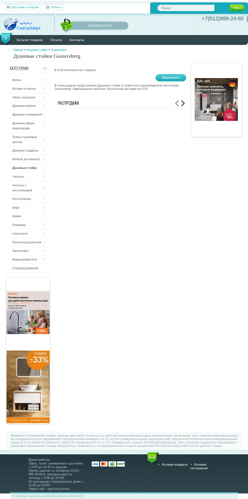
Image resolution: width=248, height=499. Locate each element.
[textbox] (185, 8)
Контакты (77, 40)
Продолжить (171, 77)
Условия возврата (175, 464)
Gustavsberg (59, 49)
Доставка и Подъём (25, 7)
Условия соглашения (199, 466)
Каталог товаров (30, 40)
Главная (18, 49)
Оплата (56, 7)
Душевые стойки (37, 49)
